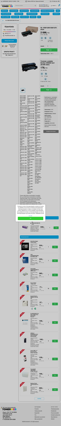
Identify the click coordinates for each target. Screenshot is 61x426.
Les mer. (30, 215)
